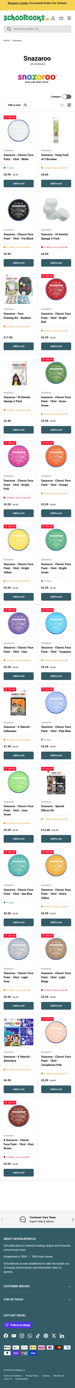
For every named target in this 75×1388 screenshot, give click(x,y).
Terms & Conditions (13, 1376)
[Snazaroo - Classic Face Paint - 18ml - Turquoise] (56, 623)
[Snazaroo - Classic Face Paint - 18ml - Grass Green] (56, 373)
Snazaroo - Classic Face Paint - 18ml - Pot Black (18, 236)
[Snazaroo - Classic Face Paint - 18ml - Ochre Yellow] (56, 865)
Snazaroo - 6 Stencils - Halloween (18, 729)
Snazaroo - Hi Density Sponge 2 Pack (17, 399)
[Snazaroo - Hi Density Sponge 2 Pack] (19, 373)
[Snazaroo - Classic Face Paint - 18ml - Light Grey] (19, 949)
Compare (56, 96)
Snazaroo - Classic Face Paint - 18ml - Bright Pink (18, 485)
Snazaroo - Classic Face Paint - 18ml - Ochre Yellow (56, 894)
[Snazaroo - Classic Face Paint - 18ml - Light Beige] (56, 949)
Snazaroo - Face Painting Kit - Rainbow (17, 316)
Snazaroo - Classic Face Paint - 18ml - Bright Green (56, 568)
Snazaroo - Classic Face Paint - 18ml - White (18, 157)
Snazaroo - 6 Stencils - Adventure (18, 1059)
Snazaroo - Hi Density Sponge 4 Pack (54, 236)
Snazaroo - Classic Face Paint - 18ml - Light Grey (18, 977)
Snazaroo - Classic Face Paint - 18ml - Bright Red (56, 318)
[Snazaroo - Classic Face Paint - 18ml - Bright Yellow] (19, 540)
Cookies (46, 1376)
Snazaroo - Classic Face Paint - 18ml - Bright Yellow (18, 568)
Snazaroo (17, 41)
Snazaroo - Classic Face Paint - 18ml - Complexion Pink (56, 1061)
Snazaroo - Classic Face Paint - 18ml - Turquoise (56, 649)
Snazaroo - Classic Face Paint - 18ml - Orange (56, 482)
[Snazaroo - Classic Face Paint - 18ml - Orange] (56, 456)
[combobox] (37, 29)
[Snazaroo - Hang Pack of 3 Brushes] (56, 130)
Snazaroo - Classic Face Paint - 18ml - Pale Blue (56, 729)
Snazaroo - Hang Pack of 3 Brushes (55, 157)
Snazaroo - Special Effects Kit (52, 808)
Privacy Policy (32, 1376)
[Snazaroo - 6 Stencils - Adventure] (19, 1032)
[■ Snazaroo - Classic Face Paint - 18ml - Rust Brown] (19, 1116)
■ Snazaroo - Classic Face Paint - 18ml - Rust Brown (19, 1144)
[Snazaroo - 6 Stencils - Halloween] (19, 702)
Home (6, 41)
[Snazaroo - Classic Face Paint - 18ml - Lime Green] (19, 782)
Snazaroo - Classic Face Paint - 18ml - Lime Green (18, 810)
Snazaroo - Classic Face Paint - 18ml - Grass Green (56, 401)
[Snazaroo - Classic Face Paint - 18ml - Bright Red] (56, 289)
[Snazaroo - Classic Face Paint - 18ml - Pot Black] (19, 210)
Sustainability (21, 1379)
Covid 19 (8, 1379)
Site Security (59, 1376)
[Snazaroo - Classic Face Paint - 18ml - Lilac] (19, 623)
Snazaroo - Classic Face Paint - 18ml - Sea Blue (18, 892)
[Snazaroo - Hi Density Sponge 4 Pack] (56, 210)
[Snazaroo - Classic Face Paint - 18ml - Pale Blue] (56, 702)
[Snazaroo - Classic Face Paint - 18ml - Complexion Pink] (56, 1032)
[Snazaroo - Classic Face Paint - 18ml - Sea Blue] (19, 865)
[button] (61, 18)
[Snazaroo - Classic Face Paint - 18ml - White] (19, 130)
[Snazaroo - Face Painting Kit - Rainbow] (19, 289)
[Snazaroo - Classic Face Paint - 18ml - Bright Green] (56, 540)
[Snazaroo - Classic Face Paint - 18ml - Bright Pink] (19, 456)
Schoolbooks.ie (18, 1370)
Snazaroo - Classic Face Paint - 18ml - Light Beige (56, 977)
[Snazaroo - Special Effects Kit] (56, 782)
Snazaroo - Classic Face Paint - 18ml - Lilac (18, 649)
